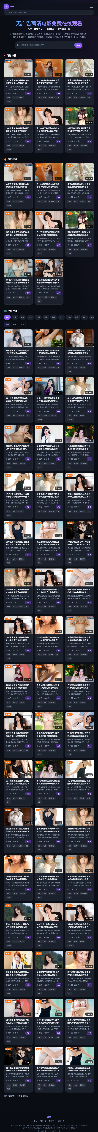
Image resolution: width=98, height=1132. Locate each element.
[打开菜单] (91, 6)
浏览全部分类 (9, 1096)
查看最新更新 (22, 1096)
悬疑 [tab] (45, 317)
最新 (7, 324)
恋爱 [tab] (14, 317)
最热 (14, 324)
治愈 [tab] (92, 317)
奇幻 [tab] (61, 317)
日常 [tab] (38, 317)
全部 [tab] (7, 317)
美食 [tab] (53, 317)
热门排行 (52, 1121)
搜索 (78, 45)
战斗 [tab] (69, 317)
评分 (22, 324)
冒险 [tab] (22, 317)
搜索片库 (61, 1121)
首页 (35, 1121)
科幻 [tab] (84, 317)
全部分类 (42, 1121)
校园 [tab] (76, 317)
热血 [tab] (30, 317)
